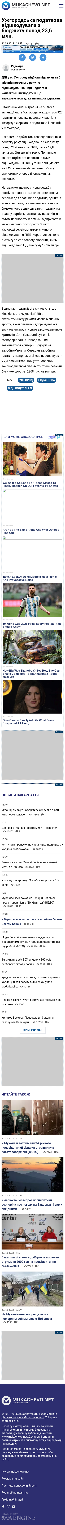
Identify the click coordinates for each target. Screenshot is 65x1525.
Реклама (32, 49)
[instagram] (8, 1507)
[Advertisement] (32, 278)
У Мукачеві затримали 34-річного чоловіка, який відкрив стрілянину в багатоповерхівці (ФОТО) (28, 1147)
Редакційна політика (15, 1492)
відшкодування (20, 388)
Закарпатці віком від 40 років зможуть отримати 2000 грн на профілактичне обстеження (30, 1261)
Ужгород (26, 380)
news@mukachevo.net (15, 1471)
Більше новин (32, 1030)
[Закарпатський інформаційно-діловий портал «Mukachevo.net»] (26, 6)
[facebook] (3, 1507)
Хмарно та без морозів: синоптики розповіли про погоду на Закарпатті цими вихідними (32, 1204)
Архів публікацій (12, 1499)
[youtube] (13, 1507)
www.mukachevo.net (14, 1436)
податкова (46, 380)
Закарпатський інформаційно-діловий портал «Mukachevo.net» (30, 1415)
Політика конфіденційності (19, 1485)
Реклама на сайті (13, 1478)
